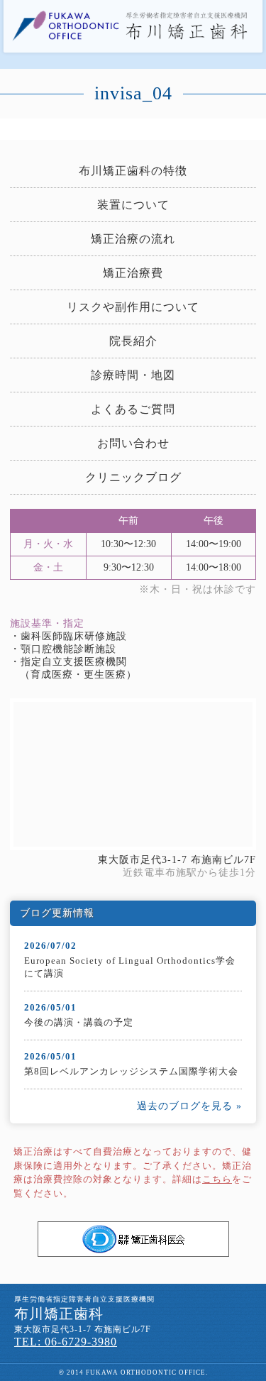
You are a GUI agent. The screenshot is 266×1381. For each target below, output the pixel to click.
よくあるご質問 (133, 409)
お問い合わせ (133, 443)
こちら (217, 1179)
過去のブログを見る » (189, 1106)
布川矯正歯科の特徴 (133, 171)
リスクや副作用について (133, 307)
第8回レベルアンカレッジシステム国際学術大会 (131, 1071)
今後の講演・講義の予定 (78, 1022)
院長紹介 (133, 341)
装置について (133, 205)
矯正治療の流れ (133, 239)
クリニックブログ (133, 477)
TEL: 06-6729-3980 (65, 1342)
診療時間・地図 (133, 375)
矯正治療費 (133, 273)
